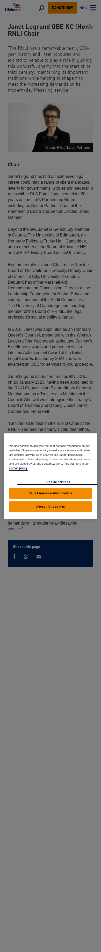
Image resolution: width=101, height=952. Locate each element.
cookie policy (18, 468)
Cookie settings (58, 481)
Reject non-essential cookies (50, 493)
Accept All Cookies (50, 506)
